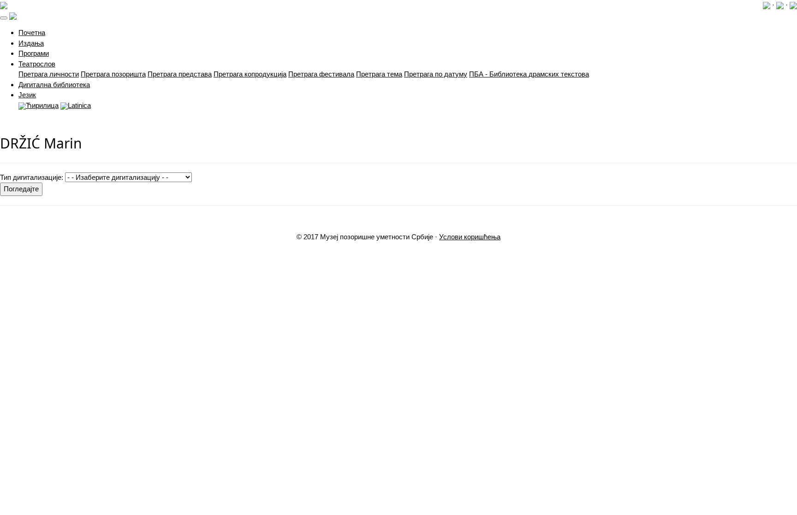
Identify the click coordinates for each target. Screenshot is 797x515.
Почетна (31, 32)
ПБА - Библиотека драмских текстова (529, 74)
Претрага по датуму (435, 74)
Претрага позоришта (113, 74)
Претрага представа (180, 74)
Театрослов (36, 64)
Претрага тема (379, 74)
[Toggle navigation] (3, 18)
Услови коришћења (469, 237)
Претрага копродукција (250, 74)
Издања (31, 43)
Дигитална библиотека (54, 85)
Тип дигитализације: (31, 177)
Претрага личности (48, 74)
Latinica (79, 105)
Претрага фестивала (321, 74)
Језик (27, 95)
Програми (33, 53)
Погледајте (21, 189)
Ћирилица (42, 105)
